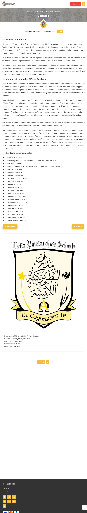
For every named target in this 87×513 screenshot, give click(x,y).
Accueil (29, 11)
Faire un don (76, 4)
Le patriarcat (39, 11)
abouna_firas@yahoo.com (21, 338)
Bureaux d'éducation (53, 11)
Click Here (16, 344)
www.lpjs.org (19, 341)
